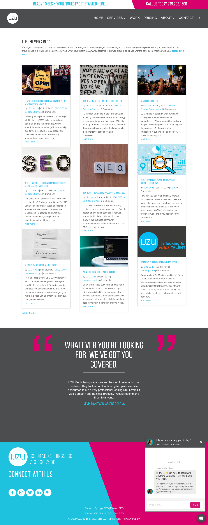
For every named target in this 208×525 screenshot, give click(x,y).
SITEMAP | (103, 519)
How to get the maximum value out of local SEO (104, 193)
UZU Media (33, 109)
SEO (57, 109)
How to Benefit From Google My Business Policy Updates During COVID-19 (45, 102)
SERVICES (115, 18)
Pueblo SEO (106, 514)
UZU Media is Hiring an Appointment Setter (159, 262)
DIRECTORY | (115, 519)
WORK (135, 18)
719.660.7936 (43, 462)
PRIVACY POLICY (131, 519)
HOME (98, 18)
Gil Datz (89, 106)
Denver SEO (116, 508)
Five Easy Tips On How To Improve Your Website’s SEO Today (158, 182)
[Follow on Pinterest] (47, 492)
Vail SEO (119, 514)
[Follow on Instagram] (21, 492)
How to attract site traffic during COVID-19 (102, 101)
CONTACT (186, 18)
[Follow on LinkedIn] (39, 492)
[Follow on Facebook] (12, 492)
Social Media (155, 109)
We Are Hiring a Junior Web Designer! (99, 272)
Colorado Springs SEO (97, 508)
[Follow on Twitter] (30, 492)
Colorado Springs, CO (51, 456)
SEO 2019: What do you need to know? (41, 265)
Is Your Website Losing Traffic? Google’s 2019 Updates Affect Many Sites (45, 185)
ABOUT (166, 18)
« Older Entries (29, 313)
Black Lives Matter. (149, 101)
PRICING (150, 18)
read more (30, 142)
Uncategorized (90, 280)
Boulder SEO (91, 514)
